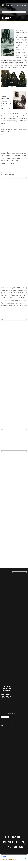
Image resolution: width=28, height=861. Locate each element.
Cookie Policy (5, 716)
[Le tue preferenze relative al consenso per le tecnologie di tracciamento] (25, 858)
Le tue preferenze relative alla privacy (15, 856)
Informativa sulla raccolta (9, 859)
